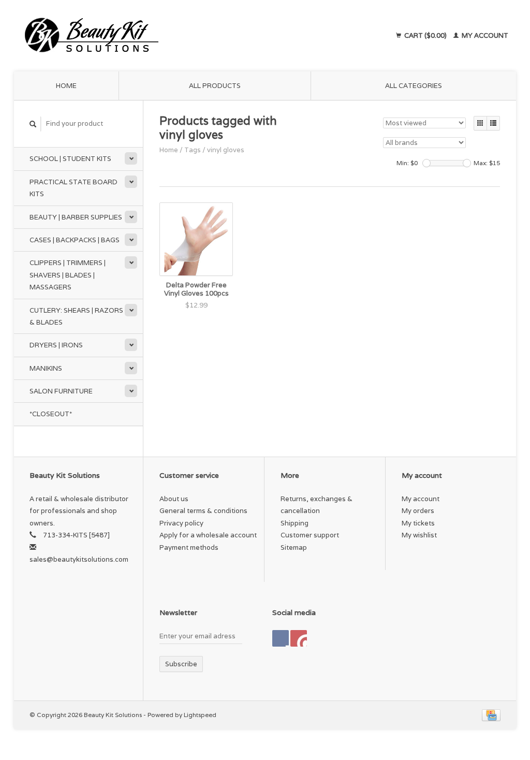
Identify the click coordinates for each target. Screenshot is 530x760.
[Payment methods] (491, 714)
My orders (418, 510)
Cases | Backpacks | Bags (75, 240)
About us (173, 498)
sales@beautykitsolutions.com (79, 559)
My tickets (418, 523)
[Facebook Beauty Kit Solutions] (280, 638)
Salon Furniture (61, 391)
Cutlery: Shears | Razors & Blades (76, 316)
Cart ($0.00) (425, 35)
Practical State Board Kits (73, 188)
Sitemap (294, 547)
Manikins (46, 368)
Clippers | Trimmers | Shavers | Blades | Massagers (68, 274)
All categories (413, 85)
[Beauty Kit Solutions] (156, 36)
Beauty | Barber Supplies (76, 217)
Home (66, 85)
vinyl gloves (225, 149)
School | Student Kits (70, 158)
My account (484, 35)
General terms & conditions (203, 510)
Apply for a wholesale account (208, 535)
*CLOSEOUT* (51, 414)
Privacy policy (181, 523)
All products (215, 85)
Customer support (310, 535)
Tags (192, 149)
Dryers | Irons (56, 345)
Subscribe (181, 664)
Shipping (294, 523)
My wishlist (419, 535)
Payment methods (188, 547)
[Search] (33, 123)
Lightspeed (200, 715)
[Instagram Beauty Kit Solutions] (298, 638)
